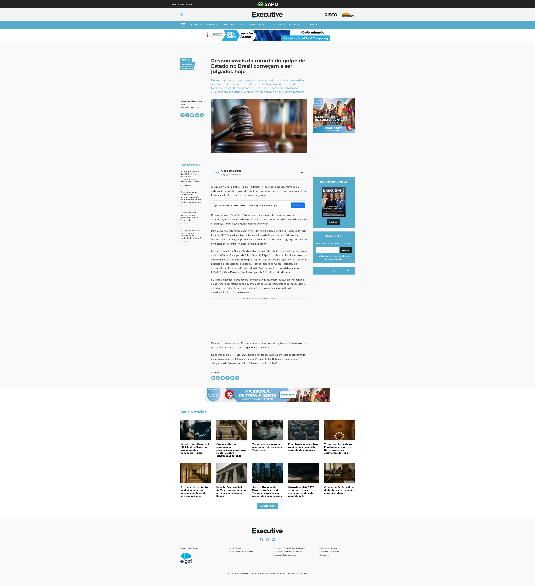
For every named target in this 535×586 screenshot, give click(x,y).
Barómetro (294, 25)
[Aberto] (183, 25)
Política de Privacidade (329, 551)
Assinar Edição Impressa (285, 555)
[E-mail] (202, 115)
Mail (182, 4)
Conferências (314, 25)
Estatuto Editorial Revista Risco (288, 551)
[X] (187, 115)
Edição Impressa (232, 25)
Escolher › (297, 205)
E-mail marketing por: (189, 548)
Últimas (195, 25)
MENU (174, 4)
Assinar (333, 222)
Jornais (189, 4)
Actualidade (188, 64)
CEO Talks (277, 25)
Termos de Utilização (328, 548)
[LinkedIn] (192, 115)
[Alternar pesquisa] (181, 14)
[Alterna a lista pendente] (201, 25)
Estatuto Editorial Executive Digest (289, 548)
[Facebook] (182, 115)
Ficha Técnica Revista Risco (241, 551)
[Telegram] (237, 378)
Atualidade (211, 25)
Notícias (186, 60)
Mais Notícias (267, 506)
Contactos (324, 555)
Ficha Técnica (235, 548)
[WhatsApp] (197, 115)
